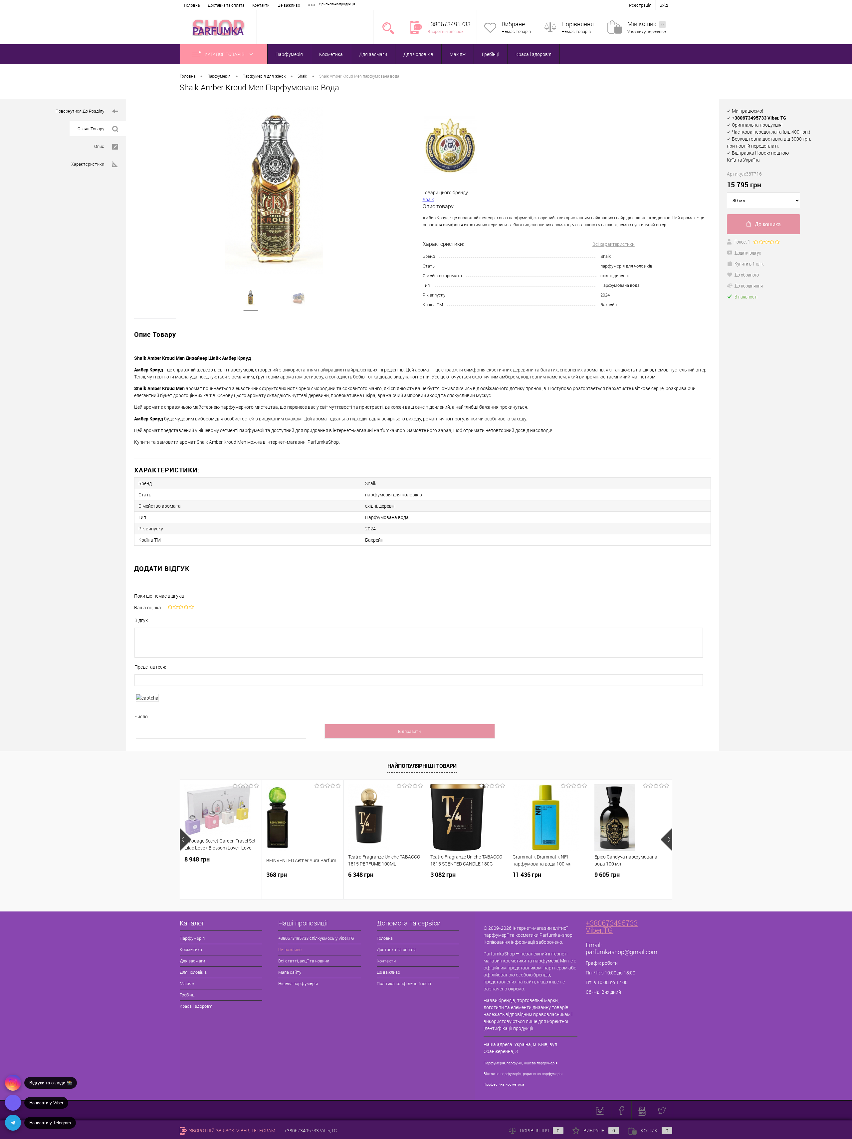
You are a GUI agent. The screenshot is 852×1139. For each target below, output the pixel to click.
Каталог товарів (225, 54)
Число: (141, 716)
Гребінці (490, 54)
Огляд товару (91, 129)
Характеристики (87, 164)
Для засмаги (373, 54)
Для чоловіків (418, 54)
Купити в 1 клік (749, 263)
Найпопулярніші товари (422, 766)
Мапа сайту (289, 972)
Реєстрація (640, 5)
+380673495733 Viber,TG (612, 926)
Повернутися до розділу (80, 111)
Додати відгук (748, 252)
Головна (192, 5)
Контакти (261, 5)
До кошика (768, 224)
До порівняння (749, 285)
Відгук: (141, 620)
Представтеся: (150, 667)
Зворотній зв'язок (445, 31)
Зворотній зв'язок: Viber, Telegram (231, 1130)
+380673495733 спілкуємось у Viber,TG (316, 938)
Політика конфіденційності (404, 983)
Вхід (664, 5)
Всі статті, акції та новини (303, 961)
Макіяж (458, 54)
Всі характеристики (613, 244)
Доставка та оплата (226, 5)
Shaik (428, 199)
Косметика (331, 54)
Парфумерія (289, 54)
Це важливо (289, 5)
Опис (99, 146)
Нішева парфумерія (298, 983)
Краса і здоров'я (533, 54)
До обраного (747, 274)
